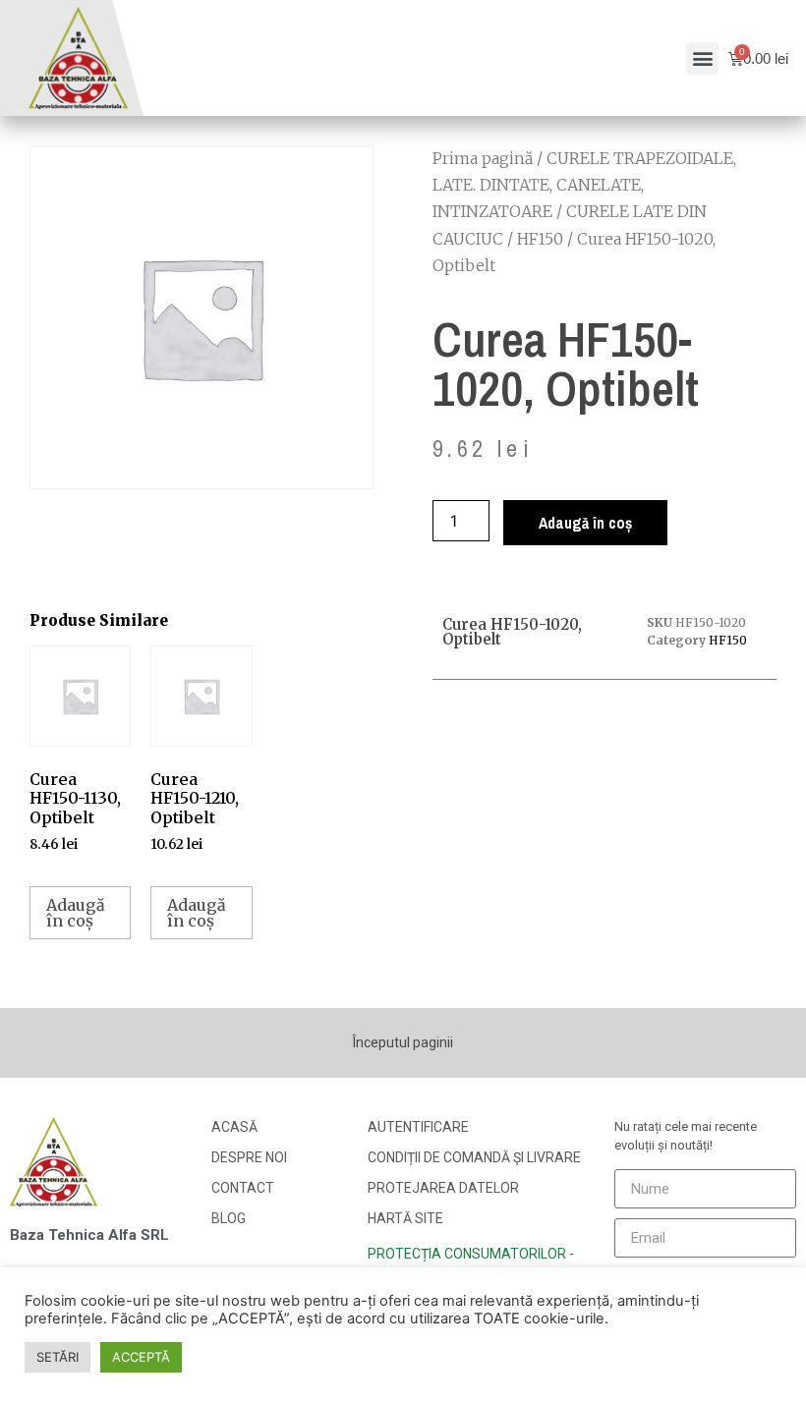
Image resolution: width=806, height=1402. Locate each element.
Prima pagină (482, 158)
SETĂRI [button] (57, 1357)
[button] (702, 58)
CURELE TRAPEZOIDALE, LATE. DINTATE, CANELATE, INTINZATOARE (584, 184)
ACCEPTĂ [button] (141, 1357)
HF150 (540, 239)
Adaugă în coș (585, 522)
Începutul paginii (403, 1042)
